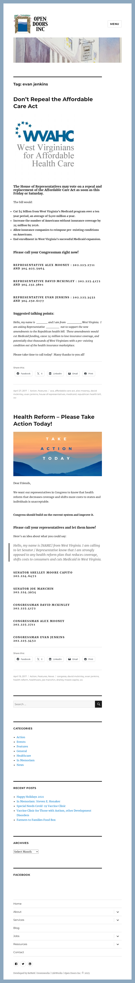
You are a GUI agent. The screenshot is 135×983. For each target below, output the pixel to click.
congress (62, 676)
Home (17, 903)
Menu (114, 24)
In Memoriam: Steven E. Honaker (38, 801)
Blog (16, 928)
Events (21, 741)
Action (33, 390)
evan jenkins (31, 394)
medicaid (71, 394)
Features (42, 390)
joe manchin (48, 679)
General (22, 751)
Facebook (21, 874)
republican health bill (89, 394)
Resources (20, 944)
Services (18, 919)
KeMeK (31, 973)
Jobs (16, 936)
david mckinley (76, 676)
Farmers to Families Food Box (36, 819)
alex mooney (83, 390)
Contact (18, 952)
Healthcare (24, 755)
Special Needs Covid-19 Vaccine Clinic (41, 806)
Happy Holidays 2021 (30, 796)
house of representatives (52, 394)
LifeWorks (57, 973)
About (17, 911)
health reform (20, 679)
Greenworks (43, 973)
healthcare (35, 679)
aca (52, 390)
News (51, 676)
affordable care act (65, 390)
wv (14, 397)
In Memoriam (26, 760)
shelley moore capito (67, 679)
